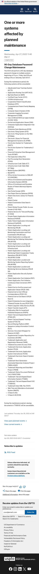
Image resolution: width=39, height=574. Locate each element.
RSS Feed (11, 452)
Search (35, 11)
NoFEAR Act (8, 546)
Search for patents (24, 516)
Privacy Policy (9, 530)
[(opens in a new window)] (15, 570)
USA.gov (7, 549)
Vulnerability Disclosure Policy (14, 538)
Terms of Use (8, 533)
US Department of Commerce (14, 525)
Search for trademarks (10, 519)
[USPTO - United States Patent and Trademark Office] (19, 560)
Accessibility (8, 527)
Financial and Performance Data (15, 535)
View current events (12, 424)
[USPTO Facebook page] (10, 570)
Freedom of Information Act (13, 541)
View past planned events (14, 421)
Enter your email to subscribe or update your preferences (18, 508)
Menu (22, 11)
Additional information (10, 494)
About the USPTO (9, 516)
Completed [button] (9, 60)
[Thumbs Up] (20, 487)
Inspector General (10, 544)
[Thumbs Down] (24, 487)
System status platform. (16, 476)
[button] (9, 491)
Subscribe (30, 512)
